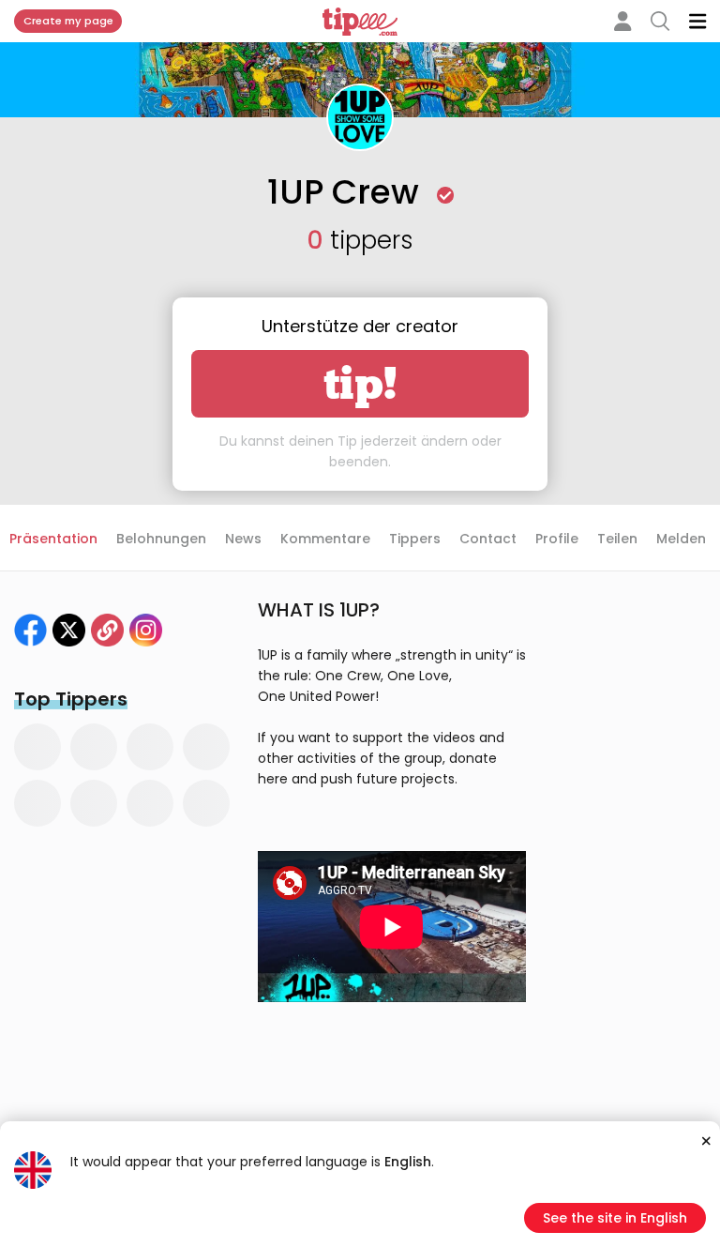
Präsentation (53, 538)
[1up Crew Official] (68, 630)
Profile (556, 538)
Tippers (415, 538)
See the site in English (615, 1218)
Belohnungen (161, 538)
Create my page (68, 20)
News (243, 538)
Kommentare (325, 538)
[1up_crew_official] (145, 630)
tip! (360, 384)
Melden (681, 538)
